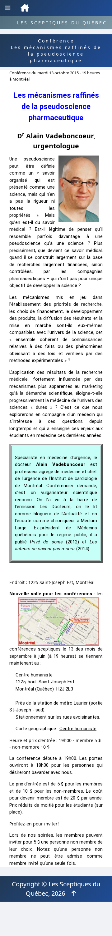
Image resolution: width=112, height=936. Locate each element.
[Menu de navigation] (8, 8)
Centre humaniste (77, 728)
